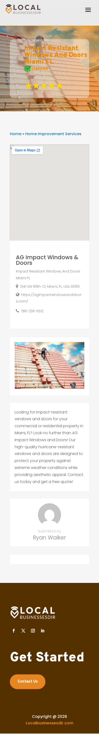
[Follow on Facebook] (14, 631)
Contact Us (28, 681)
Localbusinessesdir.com (49, 723)
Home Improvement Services (53, 134)
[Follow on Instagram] (33, 631)
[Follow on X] (23, 631)
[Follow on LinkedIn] (42, 631)
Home (15, 134)
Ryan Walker (49, 537)
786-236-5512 (32, 311)
